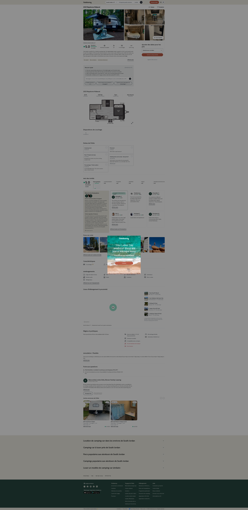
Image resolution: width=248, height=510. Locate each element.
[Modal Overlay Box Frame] (124, 255)
